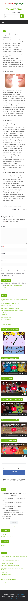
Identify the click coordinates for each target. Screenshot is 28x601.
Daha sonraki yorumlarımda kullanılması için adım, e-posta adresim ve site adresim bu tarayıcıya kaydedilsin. (13, 273)
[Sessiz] (22, 373)
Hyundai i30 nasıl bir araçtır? (17, 210)
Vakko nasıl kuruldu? (6, 317)
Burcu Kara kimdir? (6, 319)
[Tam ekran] (25, 373)
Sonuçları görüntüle (14, 526)
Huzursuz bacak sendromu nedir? (9, 322)
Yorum (3, 226)
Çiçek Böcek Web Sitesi (7, 536)
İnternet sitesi (5, 261)
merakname (14, 9)
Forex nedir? (4, 314)
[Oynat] (3, 373)
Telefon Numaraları (6, 548)
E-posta (3, 253)
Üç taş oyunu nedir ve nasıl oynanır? (10, 303)
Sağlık (4, 30)
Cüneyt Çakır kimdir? (6, 324)
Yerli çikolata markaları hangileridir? (10, 308)
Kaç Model (3, 545)
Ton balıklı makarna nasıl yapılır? (12, 206)
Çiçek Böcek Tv (4, 534)
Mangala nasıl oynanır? (7, 305)
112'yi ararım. (6, 518)
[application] (14, 368)
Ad (2, 246)
